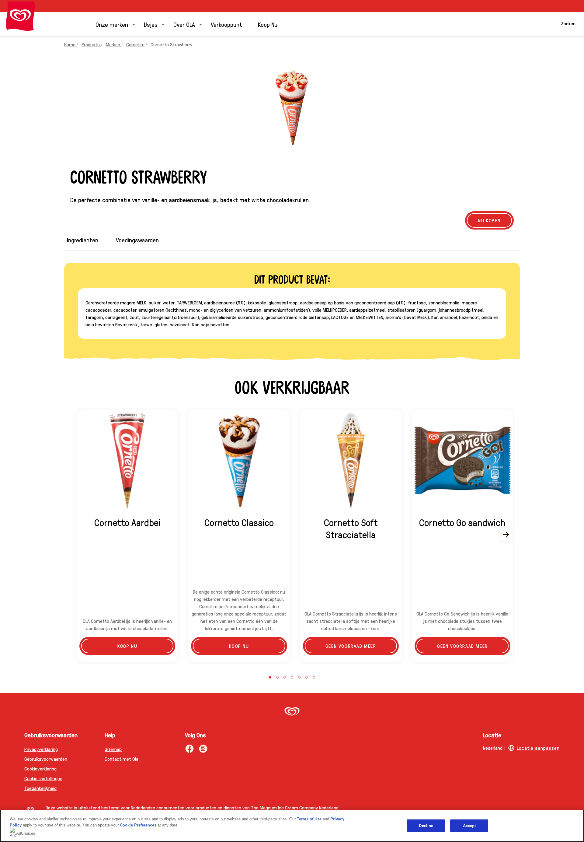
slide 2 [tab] (277, 677)
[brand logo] (292, 712)
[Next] (506, 534)
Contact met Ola (121, 759)
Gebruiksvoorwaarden (45, 759)
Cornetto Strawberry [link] (171, 44)
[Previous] (77, 534)
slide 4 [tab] (292, 677)
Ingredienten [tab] (82, 240)
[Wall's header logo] (20, 16)
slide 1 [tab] (270, 677)
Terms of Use (309, 819)
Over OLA (184, 24)
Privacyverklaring (41, 749)
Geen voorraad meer (350, 646)
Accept (469, 825)
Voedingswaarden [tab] (137, 240)
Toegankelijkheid (40, 788)
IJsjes (151, 24)
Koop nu (127, 646)
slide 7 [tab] (314, 677)
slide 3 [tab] (284, 677)
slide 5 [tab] (299, 677)
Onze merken (112, 24)
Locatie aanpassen (538, 748)
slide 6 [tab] (306, 677)
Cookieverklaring (40, 768)
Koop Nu (267, 24)
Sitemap (113, 749)
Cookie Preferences (138, 825)
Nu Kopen (489, 220)
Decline (426, 825)
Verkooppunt (226, 24)
